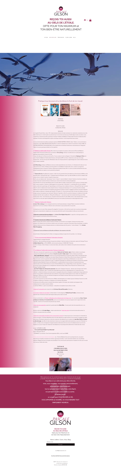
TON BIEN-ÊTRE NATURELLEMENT (61, 29)
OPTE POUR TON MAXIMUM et (61, 26)
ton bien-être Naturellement (60, 435)
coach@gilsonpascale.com (60, 450)
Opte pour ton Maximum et (60, 433)
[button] (90, 20)
